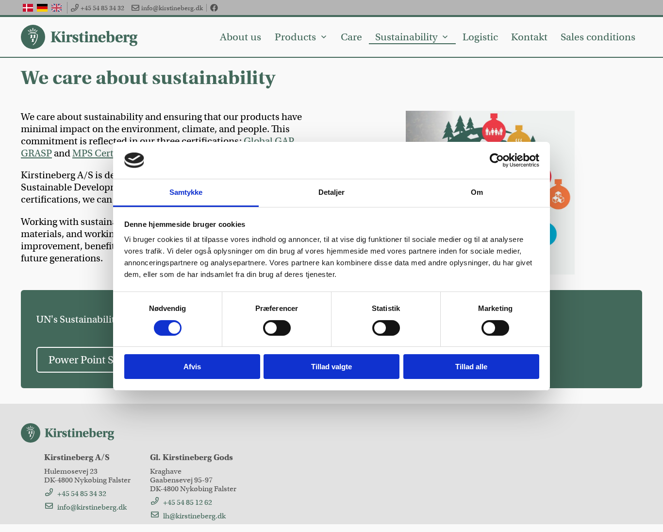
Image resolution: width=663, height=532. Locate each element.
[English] (56, 8)
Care (351, 37)
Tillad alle (471, 366)
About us (240, 37)
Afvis (192, 366)
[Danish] (28, 8)
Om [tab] (477, 192)
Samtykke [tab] (186, 192)
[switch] (277, 328)
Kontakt (529, 37)
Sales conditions (598, 37)
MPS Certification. (112, 153)
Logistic (480, 37)
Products (295, 37)
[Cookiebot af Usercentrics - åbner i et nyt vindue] (496, 160)
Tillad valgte (331, 366)
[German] (42, 8)
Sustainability (406, 37)
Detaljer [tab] (331, 192)
